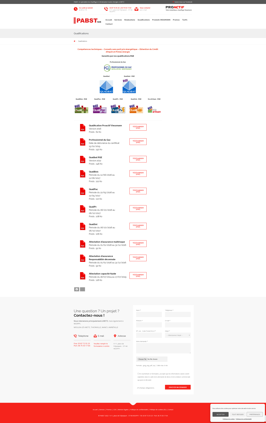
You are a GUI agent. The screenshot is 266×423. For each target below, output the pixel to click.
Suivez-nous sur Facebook (183, 2)
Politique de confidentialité (244, 419)
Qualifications (144, 20)
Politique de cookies (229, 419)
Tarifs (184, 20)
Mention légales (123, 410)
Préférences (254, 414)
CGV (114, 410)
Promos (176, 20)
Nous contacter (145, 8)
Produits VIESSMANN (161, 20)
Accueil (108, 20)
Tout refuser (237, 414)
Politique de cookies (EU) (158, 410)
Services (118, 20)
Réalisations (129, 20)
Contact (109, 24)
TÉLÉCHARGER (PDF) (138, 127)
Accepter (220, 414)
